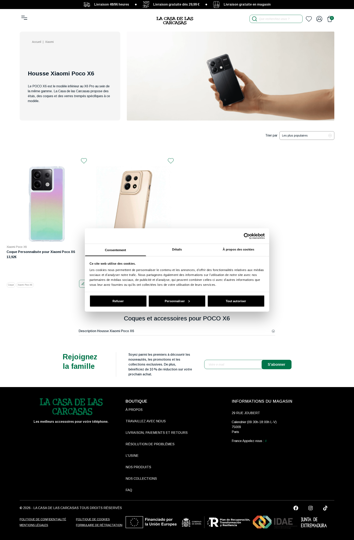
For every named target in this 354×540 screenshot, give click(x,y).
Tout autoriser (236, 301)
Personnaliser (175, 301)
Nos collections (141, 478)
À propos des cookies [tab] (238, 249)
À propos (134, 409)
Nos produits (138, 467)
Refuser (118, 301)
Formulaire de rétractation (99, 525)
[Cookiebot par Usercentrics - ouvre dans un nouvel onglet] (247, 236)
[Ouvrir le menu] (24, 18)
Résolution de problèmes (150, 444)
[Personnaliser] (83, 284)
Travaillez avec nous (146, 421)
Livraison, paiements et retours (157, 432)
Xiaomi (49, 41)
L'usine (132, 455)
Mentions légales (34, 525)
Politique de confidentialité (43, 519)
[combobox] (306, 135)
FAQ (129, 490)
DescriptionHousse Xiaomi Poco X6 (106, 331)
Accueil (36, 41)
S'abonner (276, 364)
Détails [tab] (177, 249)
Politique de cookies (93, 519)
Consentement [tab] (115, 250)
